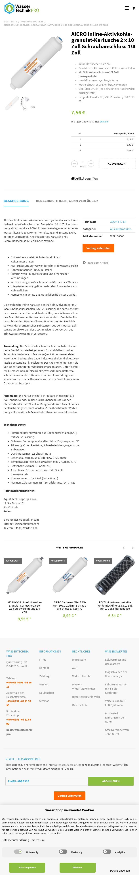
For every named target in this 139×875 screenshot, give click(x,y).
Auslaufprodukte (120, 229)
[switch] (18, 851)
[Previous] (123, 548)
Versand (104, 121)
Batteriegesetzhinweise (86, 696)
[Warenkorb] (132, 8)
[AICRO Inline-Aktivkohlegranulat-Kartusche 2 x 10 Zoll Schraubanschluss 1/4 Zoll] (36, 63)
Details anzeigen (120, 870)
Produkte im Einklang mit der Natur (115, 717)
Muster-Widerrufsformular (83, 686)
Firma (42, 659)
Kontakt (44, 668)
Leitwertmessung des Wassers (115, 662)
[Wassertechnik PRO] (22, 8)
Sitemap (44, 701)
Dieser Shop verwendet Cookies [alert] (69, 810)
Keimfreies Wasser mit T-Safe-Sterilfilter (116, 688)
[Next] (133, 548)
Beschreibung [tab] (16, 200)
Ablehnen (77, 867)
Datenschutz (79, 705)
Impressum (79, 659)
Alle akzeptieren (27, 867)
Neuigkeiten (46, 692)
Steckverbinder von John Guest (117, 732)
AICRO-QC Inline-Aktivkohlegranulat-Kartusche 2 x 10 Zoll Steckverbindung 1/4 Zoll (24, 607)
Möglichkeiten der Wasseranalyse (116, 674)
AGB (74, 668)
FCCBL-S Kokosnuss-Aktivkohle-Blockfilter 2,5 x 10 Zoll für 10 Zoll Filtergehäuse (115, 605)
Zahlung (44, 676)
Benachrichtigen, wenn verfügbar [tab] (67, 200)
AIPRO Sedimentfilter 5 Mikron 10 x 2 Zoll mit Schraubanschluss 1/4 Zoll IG (69, 605)
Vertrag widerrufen (98, 248)
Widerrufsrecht (81, 676)
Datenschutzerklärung (67, 764)
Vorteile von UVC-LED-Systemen (115, 703)
